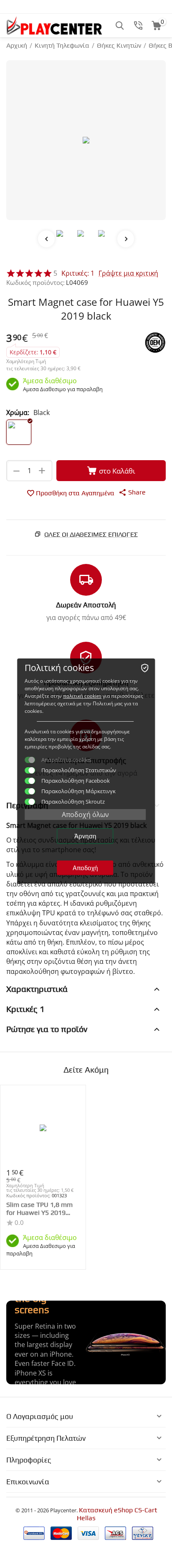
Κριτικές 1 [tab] (25, 1009)
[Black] (18, 432)
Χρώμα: (17, 412)
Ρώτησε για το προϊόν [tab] (46, 1029)
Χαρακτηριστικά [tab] (37, 989)
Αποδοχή (85, 867)
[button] (132, 492)
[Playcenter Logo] (54, 25)
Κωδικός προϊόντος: (35, 282)
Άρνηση (85, 836)
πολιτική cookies (82, 696)
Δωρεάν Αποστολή (86, 605)
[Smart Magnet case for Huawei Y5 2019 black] (86, 140)
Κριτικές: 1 (77, 273)
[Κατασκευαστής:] (155, 342)
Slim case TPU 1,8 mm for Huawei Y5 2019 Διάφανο (39, 1209)
